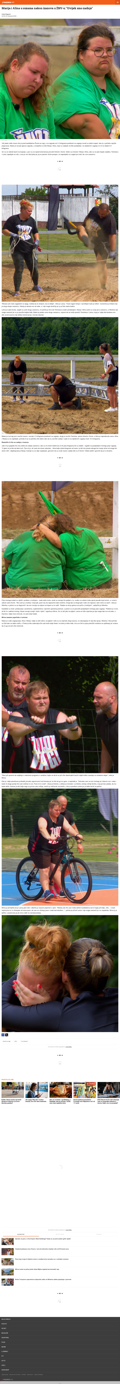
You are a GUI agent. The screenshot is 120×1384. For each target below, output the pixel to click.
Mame (4, 1347)
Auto (3, 1360)
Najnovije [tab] (21, 1234)
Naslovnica (6, 1319)
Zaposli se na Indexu (14, 1374)
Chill (3, 1365)
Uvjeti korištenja (38, 1374)
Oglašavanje (5, 1374)
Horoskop (5, 1370)
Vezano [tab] (99, 1234)
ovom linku (69, 1046)
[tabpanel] (60, 1262)
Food (3, 1342)
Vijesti (4, 1324)
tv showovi (24, 1041)
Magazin (5, 1333)
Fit (3, 1356)
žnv (15, 1041)
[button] (117, 2)
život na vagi (6, 1041)
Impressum (30, 1374)
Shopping (5, 1337)
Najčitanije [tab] (60, 1234)
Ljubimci (5, 1351)
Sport (4, 1328)
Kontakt (24, 1374)
